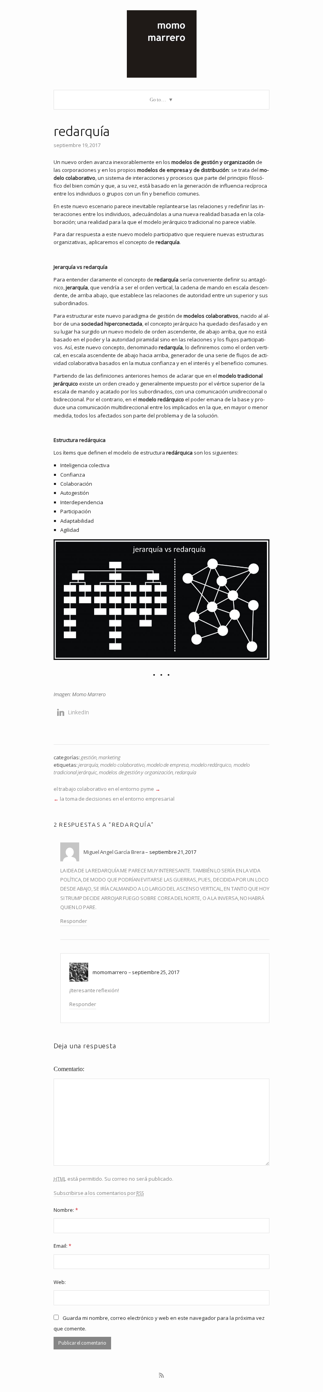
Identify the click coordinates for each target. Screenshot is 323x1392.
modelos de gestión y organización (136, 772)
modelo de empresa (168, 764)
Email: (62, 1245)
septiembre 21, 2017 (172, 851)
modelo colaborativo (122, 764)
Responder (73, 920)
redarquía (185, 772)
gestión (89, 757)
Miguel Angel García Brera (114, 851)
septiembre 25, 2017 (155, 972)
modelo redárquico (211, 764)
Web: (60, 1282)
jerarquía (88, 764)
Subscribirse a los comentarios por (99, 1193)
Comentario (68, 1069)
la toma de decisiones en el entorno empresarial (117, 798)
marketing (109, 757)
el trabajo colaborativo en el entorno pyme (104, 788)
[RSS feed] (161, 1375)
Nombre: (66, 1209)
